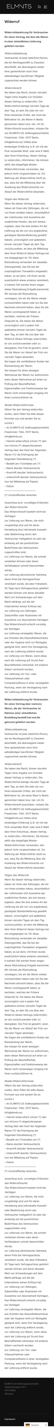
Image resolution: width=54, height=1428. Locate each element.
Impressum (9, 1419)
